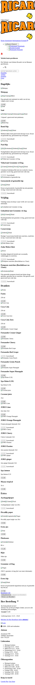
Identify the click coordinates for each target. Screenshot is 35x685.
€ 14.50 (4, 139)
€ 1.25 (3, 549)
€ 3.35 (3, 489)
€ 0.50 (3, 508)
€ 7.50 (3, 591)
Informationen (16, 40)
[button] (17, 80)
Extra (2, 78)
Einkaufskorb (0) (6, 595)
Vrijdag (3, 74)
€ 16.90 (4, 281)
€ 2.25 (3, 301)
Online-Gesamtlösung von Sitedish (11, 683)
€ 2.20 (3, 388)
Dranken (3, 76)
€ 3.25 (3, 414)
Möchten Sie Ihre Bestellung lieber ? (14, 619)
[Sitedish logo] (3, 623)
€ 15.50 (4, 175)
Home (3, 40)
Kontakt (24, 40)
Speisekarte (8, 40)
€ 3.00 (3, 401)
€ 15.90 (4, 241)
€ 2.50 (3, 336)
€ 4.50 (3, 104)
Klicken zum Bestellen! (19, 595)
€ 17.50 (4, 223)
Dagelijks (4, 73)
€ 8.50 (3, 121)
